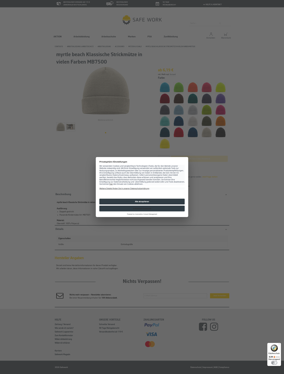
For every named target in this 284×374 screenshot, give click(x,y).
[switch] (274, 363)
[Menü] (279, 344)
